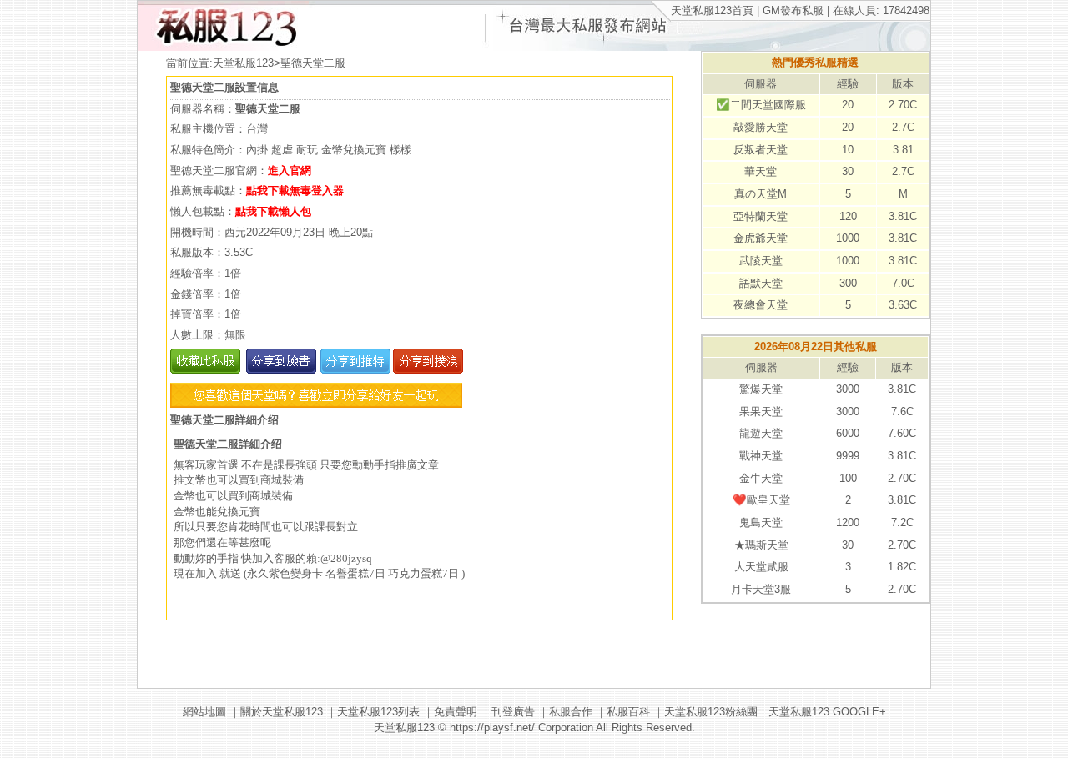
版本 (903, 84)
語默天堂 (761, 283)
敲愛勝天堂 (760, 127)
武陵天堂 (761, 260)
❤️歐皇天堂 (761, 500)
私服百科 (628, 711)
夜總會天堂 (760, 305)
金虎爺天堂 (760, 238)
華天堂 (760, 171)
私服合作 (570, 711)
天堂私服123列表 (378, 711)
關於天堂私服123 (281, 711)
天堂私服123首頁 (712, 10)
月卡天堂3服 (761, 589)
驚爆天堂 (761, 389)
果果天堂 (761, 411)
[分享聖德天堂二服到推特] (353, 370)
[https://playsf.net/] (223, 47)
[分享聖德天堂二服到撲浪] (426, 370)
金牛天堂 (761, 478)
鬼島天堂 (761, 522)
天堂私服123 (243, 63)
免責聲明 (455, 711)
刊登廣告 (513, 711)
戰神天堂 (761, 455)
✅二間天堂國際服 (761, 104)
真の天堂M (760, 194)
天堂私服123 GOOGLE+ (827, 711)
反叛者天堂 (760, 149)
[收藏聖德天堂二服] (205, 370)
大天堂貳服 (761, 566)
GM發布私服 (793, 10)
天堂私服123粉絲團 (711, 711)
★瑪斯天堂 (761, 545)
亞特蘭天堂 (760, 216)
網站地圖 (204, 711)
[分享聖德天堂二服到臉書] (280, 370)
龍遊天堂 (761, 433)
